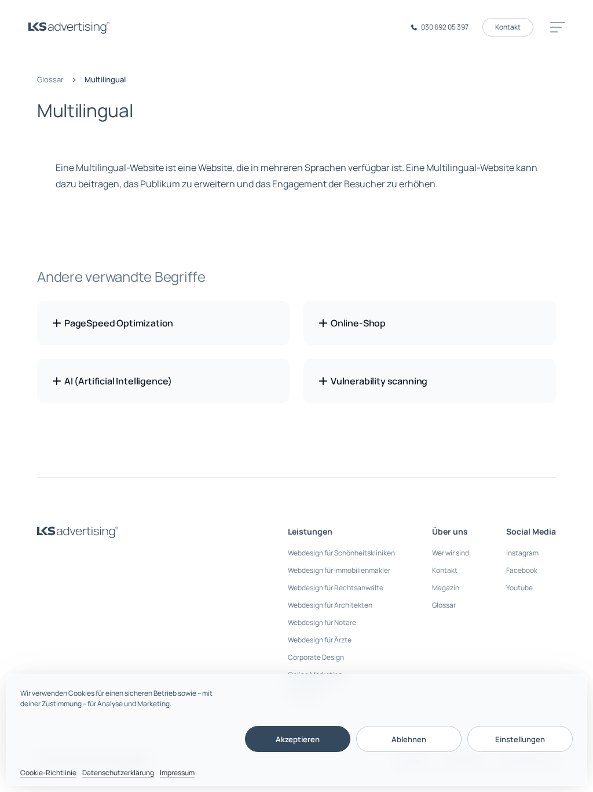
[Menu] (556, 27)
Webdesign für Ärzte (320, 640)
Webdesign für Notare (322, 622)
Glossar (50, 79)
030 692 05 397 (444, 27)
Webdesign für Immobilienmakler (339, 570)
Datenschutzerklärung (118, 773)
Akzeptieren (298, 739)
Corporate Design (316, 657)
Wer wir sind (450, 553)
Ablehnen (408, 739)
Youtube (519, 588)
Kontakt (508, 27)
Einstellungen (520, 739)
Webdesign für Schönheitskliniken (341, 553)
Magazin (445, 588)
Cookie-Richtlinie (48, 773)
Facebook (521, 570)
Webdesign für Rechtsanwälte (335, 588)
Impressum (177, 773)
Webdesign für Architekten (330, 605)
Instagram (522, 553)
